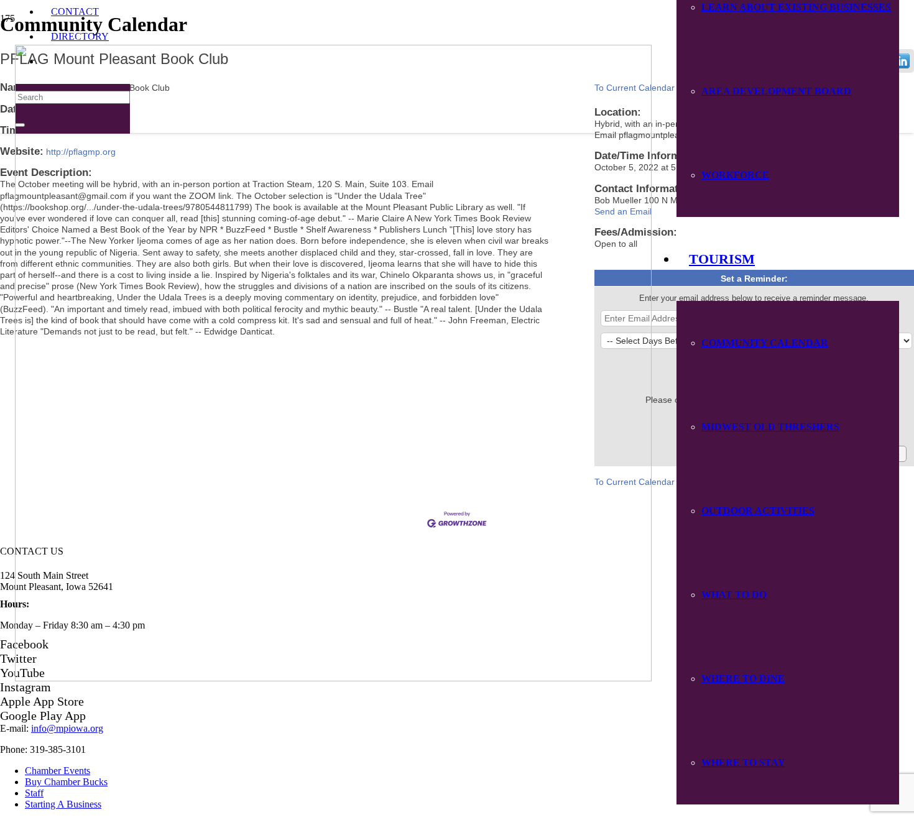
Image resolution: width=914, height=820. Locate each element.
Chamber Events (57, 770)
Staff (34, 793)
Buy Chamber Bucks (66, 781)
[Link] (333, 678)
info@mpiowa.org (67, 728)
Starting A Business (63, 804)
